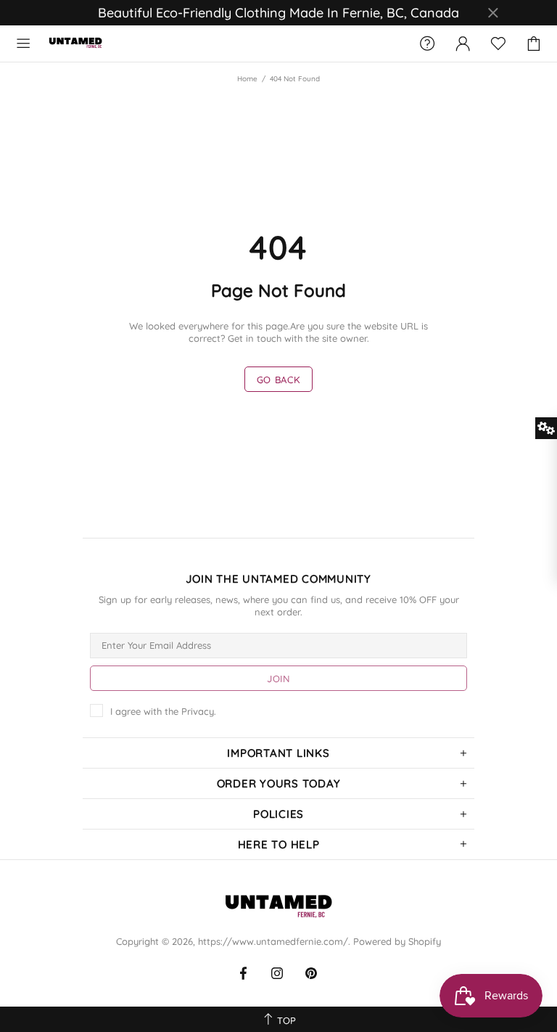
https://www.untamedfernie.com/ (75, 43)
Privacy (197, 711)
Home (247, 78)
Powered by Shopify (397, 941)
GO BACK (279, 379)
